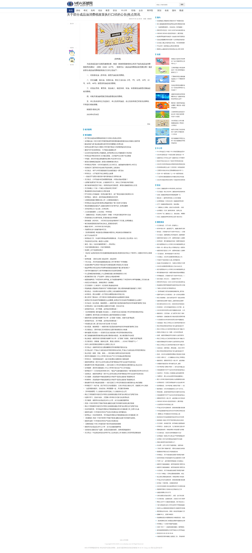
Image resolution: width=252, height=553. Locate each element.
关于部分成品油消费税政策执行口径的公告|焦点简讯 (103, 138)
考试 (85, 10)
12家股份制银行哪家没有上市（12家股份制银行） (102, 200)
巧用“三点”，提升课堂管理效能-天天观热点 (170, 461)
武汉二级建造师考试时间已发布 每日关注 (169, 217)
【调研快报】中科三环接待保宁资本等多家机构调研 (103, 424)
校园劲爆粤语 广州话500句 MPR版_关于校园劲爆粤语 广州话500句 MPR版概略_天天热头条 (117, 279)
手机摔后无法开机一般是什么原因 (96, 241)
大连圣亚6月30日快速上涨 (165, 404)
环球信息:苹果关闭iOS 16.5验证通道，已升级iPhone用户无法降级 (108, 156)
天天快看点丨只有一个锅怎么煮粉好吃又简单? (101, 188)
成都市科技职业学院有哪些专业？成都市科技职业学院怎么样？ (178, 96)
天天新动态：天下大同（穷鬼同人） (168, 225)
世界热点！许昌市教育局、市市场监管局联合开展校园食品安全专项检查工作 (111, 415)
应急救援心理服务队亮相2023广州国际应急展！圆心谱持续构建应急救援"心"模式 (113, 288)
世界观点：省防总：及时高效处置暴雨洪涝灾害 (101, 197)
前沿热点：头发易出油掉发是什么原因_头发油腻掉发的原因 (106, 291)
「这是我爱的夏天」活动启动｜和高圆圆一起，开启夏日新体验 (107, 388)
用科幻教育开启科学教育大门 (166, 442)
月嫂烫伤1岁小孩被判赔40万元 (95, 229)
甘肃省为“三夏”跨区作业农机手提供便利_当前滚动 (102, 167)
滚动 (78, 10)
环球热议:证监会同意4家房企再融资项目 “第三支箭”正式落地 (106, 203)
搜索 (182, 4)
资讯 (71, 10)
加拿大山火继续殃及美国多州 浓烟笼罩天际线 (171, 508)
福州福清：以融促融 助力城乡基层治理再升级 (171, 316)
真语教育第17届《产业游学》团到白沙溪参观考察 (102, 276)
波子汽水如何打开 (91, 235)
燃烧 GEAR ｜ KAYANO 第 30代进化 (98, 226)
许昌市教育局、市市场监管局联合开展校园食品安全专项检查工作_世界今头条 (112, 409)
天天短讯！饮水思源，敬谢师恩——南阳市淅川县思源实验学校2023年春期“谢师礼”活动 (115, 303)
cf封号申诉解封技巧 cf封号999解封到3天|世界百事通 (103, 271)
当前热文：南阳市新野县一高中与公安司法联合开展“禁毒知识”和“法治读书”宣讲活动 (114, 374)
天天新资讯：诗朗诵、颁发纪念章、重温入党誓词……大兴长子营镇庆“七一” (111, 341)
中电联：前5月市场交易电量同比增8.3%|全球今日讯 (103, 159)
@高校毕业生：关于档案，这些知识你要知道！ (101, 309)
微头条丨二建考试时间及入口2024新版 (169, 198)
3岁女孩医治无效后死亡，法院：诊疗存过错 (170, 495)
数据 (181, 10)
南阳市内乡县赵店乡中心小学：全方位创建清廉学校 (103, 427)
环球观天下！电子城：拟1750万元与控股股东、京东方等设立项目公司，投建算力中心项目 (116, 385)
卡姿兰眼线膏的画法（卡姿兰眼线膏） (98, 247)
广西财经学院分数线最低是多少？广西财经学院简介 (178, 79)
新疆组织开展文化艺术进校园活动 (167, 451)
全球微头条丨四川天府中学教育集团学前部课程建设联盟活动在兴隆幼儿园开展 (112, 141)
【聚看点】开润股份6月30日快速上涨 (168, 414)
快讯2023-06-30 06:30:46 (165, 533)
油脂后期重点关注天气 (164, 492)
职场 (133, 10)
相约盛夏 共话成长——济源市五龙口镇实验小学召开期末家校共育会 (108, 332)
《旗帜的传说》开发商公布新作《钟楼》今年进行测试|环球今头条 (108, 215)
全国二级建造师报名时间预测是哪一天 (169, 195)
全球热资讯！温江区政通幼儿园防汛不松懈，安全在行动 (104, 306)
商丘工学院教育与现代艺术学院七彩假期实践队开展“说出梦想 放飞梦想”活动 (111, 394)
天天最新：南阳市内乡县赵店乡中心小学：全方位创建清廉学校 (107, 400)
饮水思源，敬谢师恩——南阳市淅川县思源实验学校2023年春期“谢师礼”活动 (111, 327)
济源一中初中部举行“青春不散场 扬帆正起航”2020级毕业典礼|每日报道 (109, 403)
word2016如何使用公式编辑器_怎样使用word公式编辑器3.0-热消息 (108, 153)
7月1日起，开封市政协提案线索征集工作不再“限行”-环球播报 (106, 262)
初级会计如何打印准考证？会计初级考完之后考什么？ (178, 61)
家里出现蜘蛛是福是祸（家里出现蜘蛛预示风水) (101, 162)
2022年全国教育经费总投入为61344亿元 (169, 266)
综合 (100, 10)
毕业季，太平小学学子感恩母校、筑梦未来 (170, 445)
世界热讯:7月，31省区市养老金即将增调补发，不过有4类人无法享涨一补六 (111, 238)
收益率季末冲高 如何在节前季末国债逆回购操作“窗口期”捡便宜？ (107, 268)
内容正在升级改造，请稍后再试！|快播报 (99, 282)
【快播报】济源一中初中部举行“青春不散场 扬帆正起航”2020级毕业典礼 (110, 418)
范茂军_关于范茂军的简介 (94, 250)
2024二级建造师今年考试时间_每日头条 (169, 188)
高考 (93, 10)
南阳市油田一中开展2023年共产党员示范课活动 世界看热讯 (105, 412)
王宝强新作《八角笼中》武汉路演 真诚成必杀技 (101, 285)
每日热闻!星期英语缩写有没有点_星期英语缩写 (101, 223)
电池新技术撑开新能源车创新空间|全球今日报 (171, 285)
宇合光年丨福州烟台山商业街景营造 (168, 46)
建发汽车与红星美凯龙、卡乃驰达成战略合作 (100, 150)
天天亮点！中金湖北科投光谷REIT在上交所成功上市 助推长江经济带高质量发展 (113, 433)
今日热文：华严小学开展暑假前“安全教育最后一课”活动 (104, 170)
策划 (159, 10)
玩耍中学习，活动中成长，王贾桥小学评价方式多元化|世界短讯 (107, 397)
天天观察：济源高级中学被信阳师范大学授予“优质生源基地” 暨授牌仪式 (110, 377)
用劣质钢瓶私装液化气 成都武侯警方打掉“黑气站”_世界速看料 (106, 206)
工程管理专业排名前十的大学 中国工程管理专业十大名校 (178, 114)
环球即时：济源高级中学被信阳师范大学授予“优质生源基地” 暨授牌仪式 (110, 380)
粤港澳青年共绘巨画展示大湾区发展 (97, 191)
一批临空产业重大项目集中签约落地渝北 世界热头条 (103, 176)
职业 (115, 10)
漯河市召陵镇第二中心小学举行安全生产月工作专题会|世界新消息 (108, 356)
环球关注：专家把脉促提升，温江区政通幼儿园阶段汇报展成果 (107, 359)
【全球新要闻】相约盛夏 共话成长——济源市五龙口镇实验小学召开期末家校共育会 (114, 312)
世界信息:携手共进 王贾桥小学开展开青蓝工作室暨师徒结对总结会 (108, 147)
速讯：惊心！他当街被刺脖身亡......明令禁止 (100, 244)
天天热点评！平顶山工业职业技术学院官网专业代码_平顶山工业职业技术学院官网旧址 (115, 350)
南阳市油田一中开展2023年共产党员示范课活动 (101, 421)
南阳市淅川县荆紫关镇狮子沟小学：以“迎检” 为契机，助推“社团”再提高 (109, 318)
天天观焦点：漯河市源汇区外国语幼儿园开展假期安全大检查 (106, 329)
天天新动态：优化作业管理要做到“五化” (169, 433)
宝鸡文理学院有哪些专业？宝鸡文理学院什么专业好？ (178, 88)
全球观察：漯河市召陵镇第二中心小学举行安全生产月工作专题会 (107, 368)
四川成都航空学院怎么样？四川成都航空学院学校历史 (178, 141)
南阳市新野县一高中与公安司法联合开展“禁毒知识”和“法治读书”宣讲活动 (110, 362)
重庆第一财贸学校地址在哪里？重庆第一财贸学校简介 (178, 105)
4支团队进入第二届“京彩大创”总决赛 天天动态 (101, 324)
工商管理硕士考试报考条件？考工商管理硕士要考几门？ (178, 70)
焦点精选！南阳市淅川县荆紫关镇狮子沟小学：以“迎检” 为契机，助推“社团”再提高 (113, 338)
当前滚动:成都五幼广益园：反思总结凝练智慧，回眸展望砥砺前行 (108, 430)
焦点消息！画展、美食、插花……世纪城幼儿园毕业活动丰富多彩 (107, 353)
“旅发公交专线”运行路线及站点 (166, 288)
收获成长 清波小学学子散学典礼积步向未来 (170, 420)
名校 (167, 10)
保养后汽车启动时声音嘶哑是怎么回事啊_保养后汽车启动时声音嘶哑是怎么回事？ (113, 300)
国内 (174, 10)
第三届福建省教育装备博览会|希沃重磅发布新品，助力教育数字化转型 (109, 335)
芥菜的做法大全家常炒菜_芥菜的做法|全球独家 (101, 218)
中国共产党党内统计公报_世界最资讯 (168, 260)
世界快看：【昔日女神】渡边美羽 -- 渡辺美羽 (100, 259)
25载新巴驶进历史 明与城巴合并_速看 (169, 363)
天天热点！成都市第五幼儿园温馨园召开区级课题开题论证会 (106, 347)
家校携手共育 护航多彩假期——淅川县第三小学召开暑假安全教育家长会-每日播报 (113, 382)
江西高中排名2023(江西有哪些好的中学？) (170, 170)
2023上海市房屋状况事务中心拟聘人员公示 (100, 344)
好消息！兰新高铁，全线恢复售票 (167, 483)
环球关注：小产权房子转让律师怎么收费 (99, 173)
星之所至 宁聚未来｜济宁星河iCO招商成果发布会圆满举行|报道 (107, 297)
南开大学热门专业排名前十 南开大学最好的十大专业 (178, 132)
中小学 (124, 10)
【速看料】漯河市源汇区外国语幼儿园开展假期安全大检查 (105, 315)
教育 (108, 10)
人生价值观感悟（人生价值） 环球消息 (98, 212)
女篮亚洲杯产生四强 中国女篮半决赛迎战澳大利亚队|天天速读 (106, 265)
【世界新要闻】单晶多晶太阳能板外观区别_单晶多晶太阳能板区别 (108, 232)
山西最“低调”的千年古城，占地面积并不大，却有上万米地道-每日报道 (109, 182)
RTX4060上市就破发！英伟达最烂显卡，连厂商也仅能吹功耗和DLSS (109, 194)
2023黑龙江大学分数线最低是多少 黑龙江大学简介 (177, 123)
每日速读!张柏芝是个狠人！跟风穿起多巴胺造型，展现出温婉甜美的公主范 (111, 185)
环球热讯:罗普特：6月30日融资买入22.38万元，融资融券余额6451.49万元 (111, 165)
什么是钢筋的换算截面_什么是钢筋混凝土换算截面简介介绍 (106, 273)
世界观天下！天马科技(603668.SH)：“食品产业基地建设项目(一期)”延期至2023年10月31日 (116, 371)
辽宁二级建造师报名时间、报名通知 (168, 204)
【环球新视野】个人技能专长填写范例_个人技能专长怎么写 (106, 391)
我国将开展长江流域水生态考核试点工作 (169, 489)
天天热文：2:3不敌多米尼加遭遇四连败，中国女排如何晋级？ (106, 179)
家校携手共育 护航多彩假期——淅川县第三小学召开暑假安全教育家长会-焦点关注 (113, 365)
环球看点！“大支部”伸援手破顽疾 (167, 524)
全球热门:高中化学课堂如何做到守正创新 (169, 439)
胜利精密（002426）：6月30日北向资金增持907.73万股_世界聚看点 (109, 220)
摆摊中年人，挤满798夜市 (165, 514)
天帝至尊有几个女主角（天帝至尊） (97, 209)
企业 (141, 10)
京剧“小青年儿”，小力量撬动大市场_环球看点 (171, 357)
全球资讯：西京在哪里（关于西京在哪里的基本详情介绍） (105, 294)
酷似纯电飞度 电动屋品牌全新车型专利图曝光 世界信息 (104, 144)
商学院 (150, 10)
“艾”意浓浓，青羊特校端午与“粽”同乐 (168, 253)
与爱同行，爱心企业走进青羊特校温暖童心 (170, 376)
